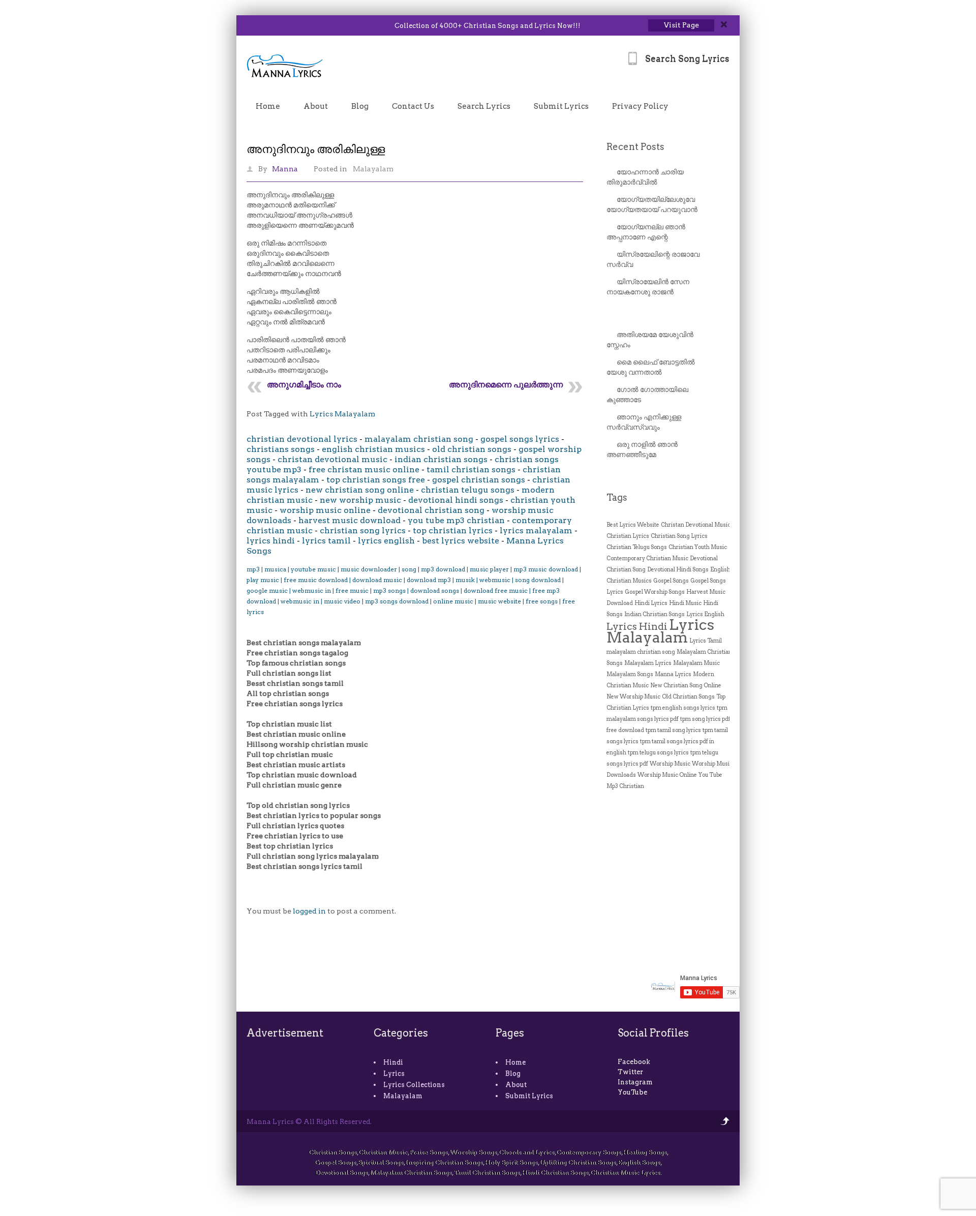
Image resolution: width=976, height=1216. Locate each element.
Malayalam (373, 169)
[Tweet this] (249, 26)
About (315, 106)
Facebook (634, 1062)
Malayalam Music (696, 663)
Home (268, 106)
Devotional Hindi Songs (678, 569)
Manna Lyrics (673, 674)
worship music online (325, 510)
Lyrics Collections (414, 1084)
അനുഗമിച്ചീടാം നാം (304, 384)
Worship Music (670, 764)
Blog (360, 106)
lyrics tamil (326, 540)
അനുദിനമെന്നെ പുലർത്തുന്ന (506, 384)
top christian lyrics (453, 530)
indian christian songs (440, 459)
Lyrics (394, 1073)
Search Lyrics (484, 106)
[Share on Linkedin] (275, 26)
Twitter (630, 1072)
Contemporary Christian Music (647, 558)
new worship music (360, 500)
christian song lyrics (363, 530)
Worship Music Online (667, 775)
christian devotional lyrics (302, 439)
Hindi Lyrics (650, 603)
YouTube (632, 1092)
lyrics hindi (271, 540)
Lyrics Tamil (705, 640)
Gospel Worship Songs (655, 592)
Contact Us (413, 106)
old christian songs (471, 449)
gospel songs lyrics (519, 439)
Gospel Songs (671, 580)
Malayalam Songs (629, 674)
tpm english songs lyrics (683, 708)
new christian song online (360, 490)
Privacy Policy (640, 106)
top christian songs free (375, 479)
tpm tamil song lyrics (673, 730)
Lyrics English (705, 614)
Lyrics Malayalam (342, 414)
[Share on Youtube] (289, 26)
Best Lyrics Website (632, 525)
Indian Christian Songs (654, 614)
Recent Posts (635, 146)
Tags (616, 497)
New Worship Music (633, 696)
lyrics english (386, 540)
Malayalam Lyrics (648, 663)
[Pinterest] (302, 26)
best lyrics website (460, 540)
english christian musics (373, 449)
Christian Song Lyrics (679, 536)
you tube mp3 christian (456, 520)
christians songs (281, 449)
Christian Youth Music (697, 547)
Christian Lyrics (627, 536)
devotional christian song (431, 510)
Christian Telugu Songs (636, 547)
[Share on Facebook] (262, 26)
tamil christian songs (470, 469)
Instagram (635, 1082)
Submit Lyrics (561, 106)
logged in (309, 911)
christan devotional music (332, 459)
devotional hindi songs (455, 500)
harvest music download (349, 520)
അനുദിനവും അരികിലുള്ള (316, 149)
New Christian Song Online (685, 685)
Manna (285, 169)
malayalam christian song (418, 439)
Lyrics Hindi (636, 626)
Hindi (393, 1062)
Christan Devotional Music (695, 525)
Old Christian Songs (688, 696)
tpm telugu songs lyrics (658, 752)
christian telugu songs (467, 490)
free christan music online (364, 469)
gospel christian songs (478, 479)
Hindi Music (685, 603)
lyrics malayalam (536, 530)
